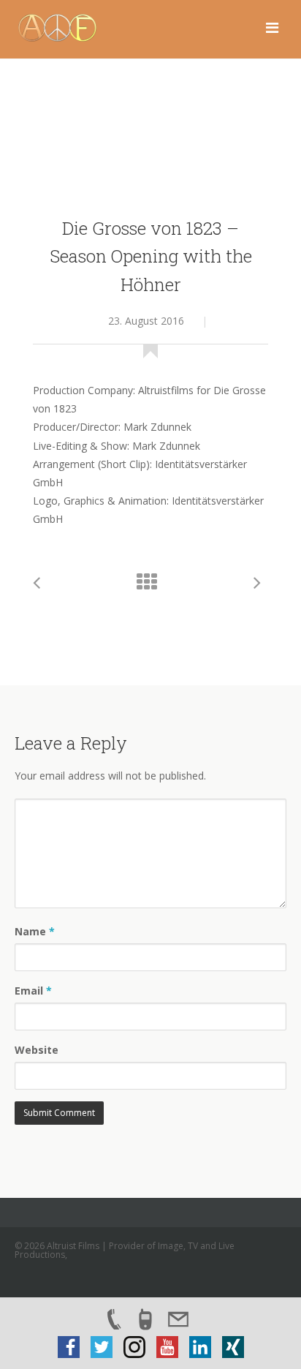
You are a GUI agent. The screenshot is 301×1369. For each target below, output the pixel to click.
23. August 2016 (146, 321)
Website (36, 1050)
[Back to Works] (150, 585)
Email (33, 990)
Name (35, 931)
